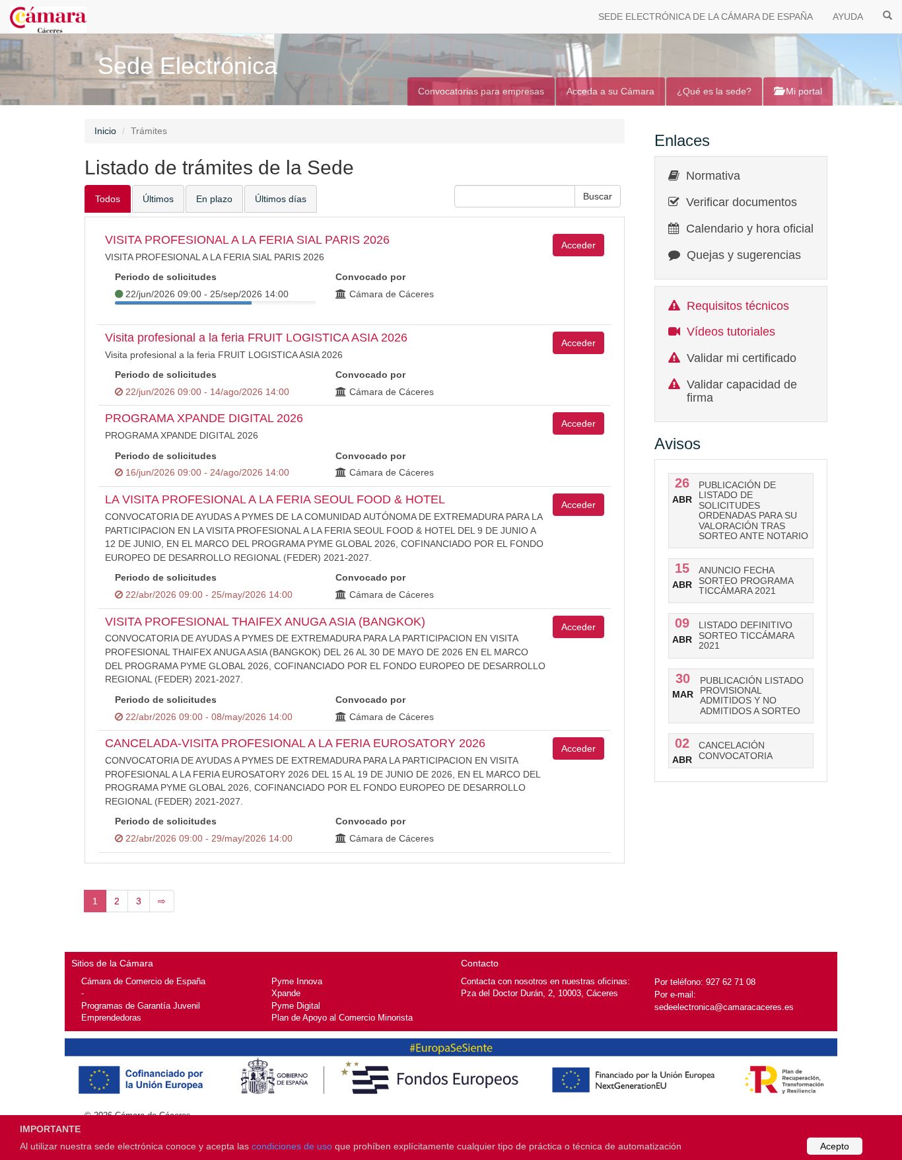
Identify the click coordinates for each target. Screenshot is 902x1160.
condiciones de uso (292, 1146)
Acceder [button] (578, 245)
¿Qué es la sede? (714, 91)
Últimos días (280, 199)
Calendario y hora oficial (750, 228)
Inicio (105, 131)
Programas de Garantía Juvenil (140, 1006)
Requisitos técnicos (738, 305)
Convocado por (370, 277)
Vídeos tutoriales (731, 331)
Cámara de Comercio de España (143, 981)
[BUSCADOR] (887, 14)
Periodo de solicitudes (166, 277)
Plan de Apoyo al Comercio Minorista (342, 1018)
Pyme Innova (296, 981)
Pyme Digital (295, 1006)
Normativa (713, 175)
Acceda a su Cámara (610, 91)
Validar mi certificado (741, 358)
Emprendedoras (111, 1018)
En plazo (214, 199)
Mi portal (802, 91)
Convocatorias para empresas (481, 91)
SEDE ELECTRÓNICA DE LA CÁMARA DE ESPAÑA (705, 16)
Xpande (285, 993)
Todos (107, 199)
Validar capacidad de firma (742, 391)
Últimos (158, 199)
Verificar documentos (741, 202)
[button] (597, 196)
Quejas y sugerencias (744, 255)
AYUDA (848, 16)
